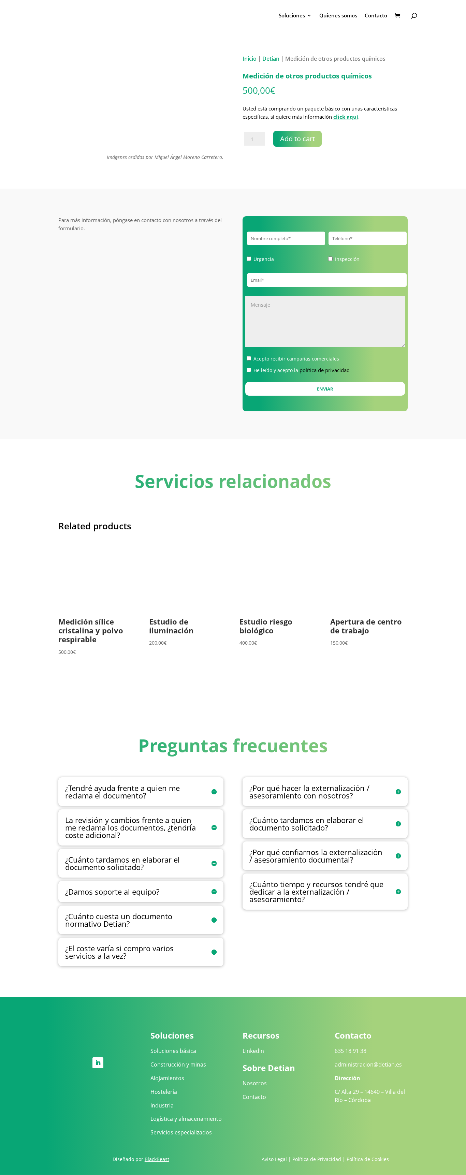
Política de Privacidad (316, 1159)
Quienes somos (338, 16)
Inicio (250, 58)
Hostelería (163, 1092)
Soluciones (292, 16)
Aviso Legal (274, 1159)
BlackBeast (157, 1159)
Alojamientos (167, 1078)
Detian (270, 58)
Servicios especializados (181, 1132)
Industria (162, 1105)
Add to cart (297, 138)
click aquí (345, 116)
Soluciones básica (173, 1051)
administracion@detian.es (368, 1064)
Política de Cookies (368, 1159)
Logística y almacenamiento (186, 1118)
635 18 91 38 (350, 1051)
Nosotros (255, 1083)
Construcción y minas (178, 1064)
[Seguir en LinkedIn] (97, 1062)
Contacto (376, 16)
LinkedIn (253, 1051)
